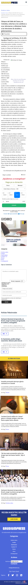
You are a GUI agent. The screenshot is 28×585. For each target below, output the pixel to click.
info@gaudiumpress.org (14, 567)
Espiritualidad (4, 255)
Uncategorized (4, 261)
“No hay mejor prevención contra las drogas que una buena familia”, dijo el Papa (13, 455)
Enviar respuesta (15, 281)
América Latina (5, 10)
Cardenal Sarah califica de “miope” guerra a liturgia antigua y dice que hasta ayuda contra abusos (12, 418)
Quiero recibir (14, 519)
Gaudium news (4, 13)
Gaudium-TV (4, 256)
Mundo (2, 258)
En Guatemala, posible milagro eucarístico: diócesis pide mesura (11, 340)
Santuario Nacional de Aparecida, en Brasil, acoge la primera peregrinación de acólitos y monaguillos (13, 321)
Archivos (7, 561)
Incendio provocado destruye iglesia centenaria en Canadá (12, 382)
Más (4, 334)
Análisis (3, 253)
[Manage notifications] (24, 582)
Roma (2, 259)
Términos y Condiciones (21, 583)
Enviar (6, 302)
